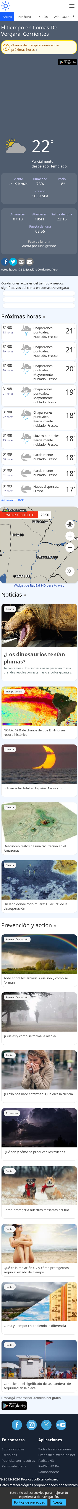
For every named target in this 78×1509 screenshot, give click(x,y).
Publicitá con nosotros (18, 1460)
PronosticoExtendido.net (56, 1455)
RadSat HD (46, 1460)
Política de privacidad (29, 1502)
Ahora (7, 16)
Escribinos (9, 1455)
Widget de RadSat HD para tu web (39, 585)
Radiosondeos (48, 1472)
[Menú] (72, 6)
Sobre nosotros (13, 1449)
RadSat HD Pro (49, 1466)
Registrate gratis (14, 1466)
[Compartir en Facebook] (5, 262)
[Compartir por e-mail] (30, 262)
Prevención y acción (26, 925)
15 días (42, 16)
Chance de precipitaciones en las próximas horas (35, 47)
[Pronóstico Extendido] (5, 6)
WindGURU (62, 16)
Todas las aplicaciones (54, 1449)
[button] (70, 536)
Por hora (24, 16)
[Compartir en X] (13, 262)
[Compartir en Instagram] (21, 262)
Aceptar (58, 1502)
